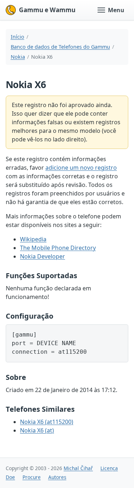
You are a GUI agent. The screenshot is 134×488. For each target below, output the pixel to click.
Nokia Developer (42, 256)
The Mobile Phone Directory (58, 248)
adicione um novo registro (81, 167)
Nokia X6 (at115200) (46, 422)
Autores (57, 477)
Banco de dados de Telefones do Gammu (60, 46)
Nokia (18, 56)
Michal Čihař (78, 468)
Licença (109, 468)
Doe (10, 477)
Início (17, 36)
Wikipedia (33, 239)
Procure (32, 477)
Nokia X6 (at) (37, 430)
